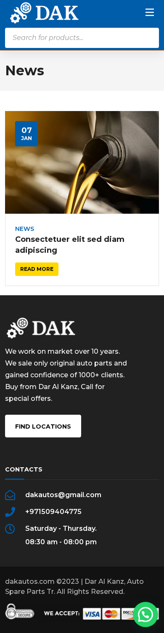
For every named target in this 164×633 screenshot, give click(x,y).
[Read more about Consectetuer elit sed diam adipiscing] (82, 162)
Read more (36, 269)
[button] (145, 614)
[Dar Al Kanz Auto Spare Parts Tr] (44, 12)
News (24, 229)
